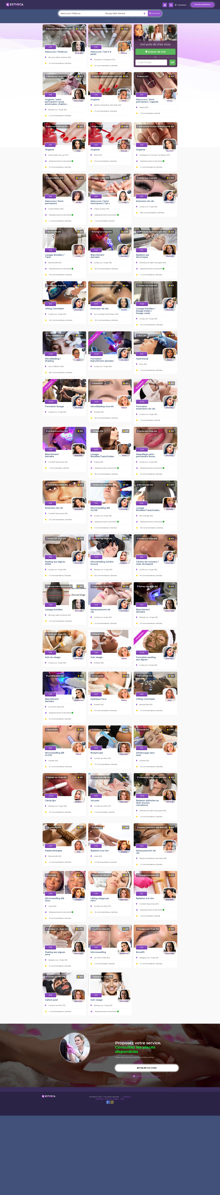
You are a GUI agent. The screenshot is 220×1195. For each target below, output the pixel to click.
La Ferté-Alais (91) (56, 707)
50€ (96, 95)
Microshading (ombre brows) (102, 563)
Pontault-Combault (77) (104, 59)
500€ (142, 652)
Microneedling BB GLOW (100, 509)
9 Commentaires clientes (59, 63)
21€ (50, 145)
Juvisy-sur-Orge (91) (148, 207)
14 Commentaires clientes (60, 621)
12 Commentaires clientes (106, 65)
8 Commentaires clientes (105, 575)
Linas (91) (98, 856)
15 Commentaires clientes (60, 519)
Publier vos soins (148, 1068)
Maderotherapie (53, 850)
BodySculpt (97, 753)
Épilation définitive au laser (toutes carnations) (147, 802)
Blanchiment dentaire (97, 256)
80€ (96, 449)
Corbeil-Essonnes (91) (58, 462)
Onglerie (95, 99)
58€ (96, 196)
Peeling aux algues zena (55, 953)
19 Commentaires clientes (60, 275)
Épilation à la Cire (100, 850)
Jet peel (95, 800)
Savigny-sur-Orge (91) (58, 960)
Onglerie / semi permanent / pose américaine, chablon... (56, 101)
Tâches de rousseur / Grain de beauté (147, 563)
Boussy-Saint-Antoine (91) (59, 57)
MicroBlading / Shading (52, 360)
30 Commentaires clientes (106, 269)
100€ (142, 304)
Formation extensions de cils (145, 407)
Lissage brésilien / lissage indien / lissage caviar (145, 310)
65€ (50, 748)
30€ (141, 354)
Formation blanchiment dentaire (102, 360)
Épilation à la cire (145, 898)
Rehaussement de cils (100, 610)
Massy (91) (143, 107)
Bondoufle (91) (54, 263)
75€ (141, 250)
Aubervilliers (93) (56, 209)
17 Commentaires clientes (105, 764)
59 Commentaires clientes (106, 418)
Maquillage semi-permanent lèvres (145, 455)
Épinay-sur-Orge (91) (57, 110)
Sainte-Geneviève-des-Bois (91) (107, 105)
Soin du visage (52, 657)
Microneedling (98, 952)
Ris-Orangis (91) (146, 516)
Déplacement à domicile (60, 161)
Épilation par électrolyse (142, 256)
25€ (50, 47)
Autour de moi (156, 51)
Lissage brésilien (54, 609)
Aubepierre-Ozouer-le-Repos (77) (154, 155)
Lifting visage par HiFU (100, 899)
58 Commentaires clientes (60, 372)
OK (172, 62)
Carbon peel (51, 1000)
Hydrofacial (142, 359)
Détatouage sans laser (145, 754)
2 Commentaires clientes (105, 111)
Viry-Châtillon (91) (56, 366)
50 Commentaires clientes (106, 474)
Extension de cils (145, 201)
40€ (141, 145)
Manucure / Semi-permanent (54, 202)
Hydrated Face (98, 699)
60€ (50, 449)
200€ (51, 796)
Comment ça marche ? (148, 1076)
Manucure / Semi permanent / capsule (147, 100)
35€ (50, 95)
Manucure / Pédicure (56, 52)
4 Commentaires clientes (151, 370)
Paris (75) (98, 155)
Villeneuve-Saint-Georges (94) (152, 263)
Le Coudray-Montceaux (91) (106, 314)
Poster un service (201, 4)
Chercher (155, 13)
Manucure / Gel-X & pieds (101, 53)
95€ (50, 947)
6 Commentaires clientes (151, 474)
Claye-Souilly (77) (101, 209)
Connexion (182, 5)
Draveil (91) (99, 412)
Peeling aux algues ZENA (55, 563)
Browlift (140, 952)
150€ (51, 354)
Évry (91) (143, 364)
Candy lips (50, 800)
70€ (50, 250)
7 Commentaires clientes (151, 275)
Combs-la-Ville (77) (102, 758)
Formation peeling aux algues (146, 658)
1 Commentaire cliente (150, 113)
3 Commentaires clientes (105, 623)
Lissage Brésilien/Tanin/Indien (102, 455)
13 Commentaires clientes (151, 325)
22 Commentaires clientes (106, 320)
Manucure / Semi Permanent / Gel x (100, 202)
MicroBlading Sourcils (102, 406)
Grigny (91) (98, 462)
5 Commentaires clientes (59, 115)
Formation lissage (54, 406)
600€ (96, 354)
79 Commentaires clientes (151, 528)
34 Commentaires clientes (60, 320)
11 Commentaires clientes (151, 710)
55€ (96, 47)
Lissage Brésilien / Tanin (54, 256)
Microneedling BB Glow (54, 899)
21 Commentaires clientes (60, 766)
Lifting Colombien (54, 308)
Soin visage (97, 657)
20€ (141, 95)
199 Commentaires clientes (152, 212)
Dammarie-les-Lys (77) (58, 155)
